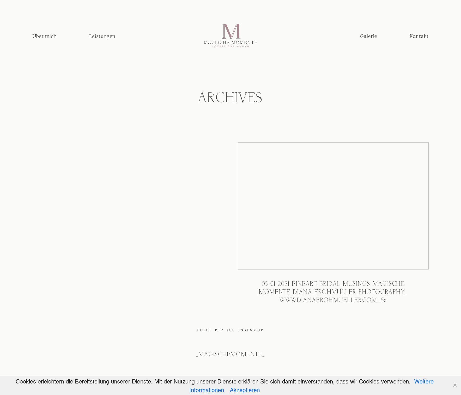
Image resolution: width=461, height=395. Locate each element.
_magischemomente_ (230, 354)
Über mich (44, 36)
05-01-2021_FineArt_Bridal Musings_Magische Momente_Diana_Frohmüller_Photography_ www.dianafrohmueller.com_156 (333, 227)
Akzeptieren (245, 389)
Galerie (368, 36)
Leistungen (102, 36)
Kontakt (419, 36)
